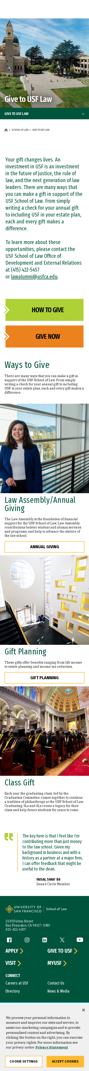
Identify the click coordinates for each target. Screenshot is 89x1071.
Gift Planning (44, 677)
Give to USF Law (16, 113)
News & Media (58, 991)
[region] (44, 1037)
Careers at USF (16, 983)
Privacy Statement (51, 1047)
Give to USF (59, 951)
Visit (10, 963)
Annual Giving (44, 546)
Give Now (48, 336)
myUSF (54, 963)
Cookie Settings (24, 1061)
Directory (12, 991)
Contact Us (55, 983)
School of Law (20, 129)
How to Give (48, 310)
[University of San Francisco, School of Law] (63, 912)
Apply (11, 951)
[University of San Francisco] (24, 912)
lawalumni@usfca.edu (34, 276)
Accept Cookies (65, 1061)
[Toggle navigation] (83, 114)
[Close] (84, 1010)
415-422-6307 (15, 929)
